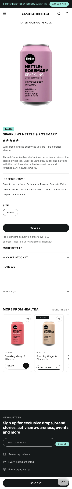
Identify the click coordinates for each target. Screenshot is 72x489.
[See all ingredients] (28, 319)
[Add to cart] (26, 366)
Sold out (36, 228)
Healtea (8, 129)
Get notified (59, 4)
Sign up (62, 444)
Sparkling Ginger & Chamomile (47, 358)
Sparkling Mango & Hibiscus (15, 358)
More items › (60, 309)
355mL (10, 212)
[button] (4, 13)
